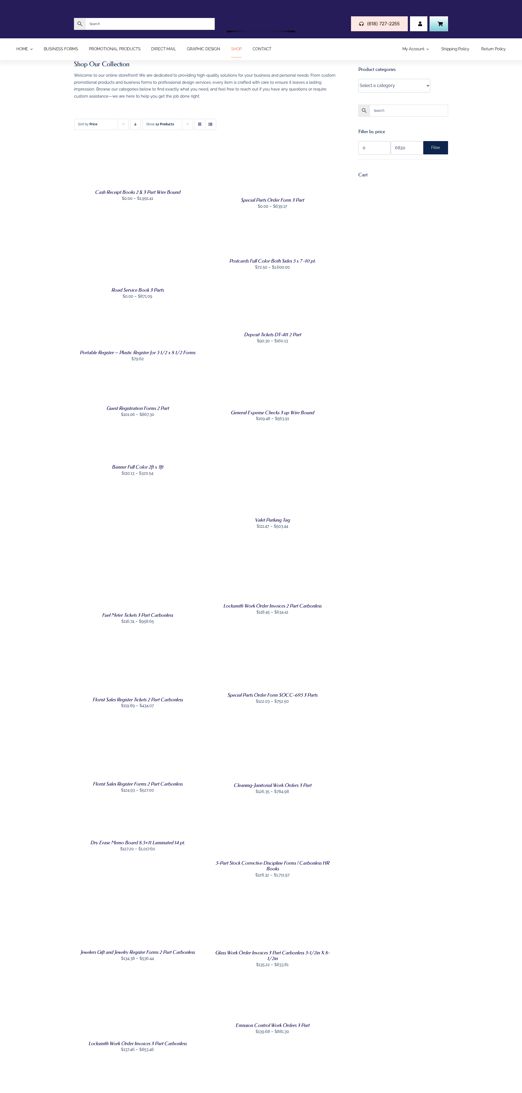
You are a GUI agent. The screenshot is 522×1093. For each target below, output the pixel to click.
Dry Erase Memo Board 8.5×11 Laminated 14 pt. (137, 843)
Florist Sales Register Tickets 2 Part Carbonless (137, 700)
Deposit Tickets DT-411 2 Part (272, 335)
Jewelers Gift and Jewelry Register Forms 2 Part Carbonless (137, 952)
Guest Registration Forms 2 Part (137, 408)
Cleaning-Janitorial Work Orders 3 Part (272, 785)
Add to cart (91, 324)
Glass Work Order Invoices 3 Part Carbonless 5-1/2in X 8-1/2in (272, 955)
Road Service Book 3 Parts (137, 290)
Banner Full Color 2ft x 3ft (137, 467)
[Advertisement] (403, 224)
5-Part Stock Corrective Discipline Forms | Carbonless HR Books (272, 866)
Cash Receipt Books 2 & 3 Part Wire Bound (137, 192)
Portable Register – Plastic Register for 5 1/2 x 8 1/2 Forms (137, 353)
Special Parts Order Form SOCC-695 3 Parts (272, 695)
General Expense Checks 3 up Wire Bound (272, 413)
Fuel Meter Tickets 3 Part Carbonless (137, 615)
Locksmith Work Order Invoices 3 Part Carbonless (137, 1044)
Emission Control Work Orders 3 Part (272, 1025)
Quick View (91, 171)
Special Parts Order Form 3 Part (272, 200)
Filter (435, 147)
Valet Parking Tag (272, 520)
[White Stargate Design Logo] (261, 18)
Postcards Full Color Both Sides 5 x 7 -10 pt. (272, 261)
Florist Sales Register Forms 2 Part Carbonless (137, 784)
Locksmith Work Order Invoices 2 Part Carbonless (272, 606)
